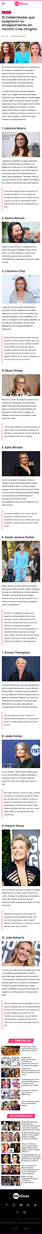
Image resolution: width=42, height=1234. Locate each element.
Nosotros (26, 1228)
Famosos (6, 12)
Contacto (15, 1228)
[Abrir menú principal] (3, 4)
